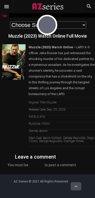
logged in (36, 165)
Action (43, 131)
